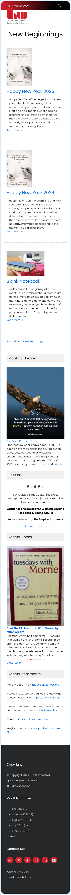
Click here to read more (36, 526)
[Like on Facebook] (27, 860)
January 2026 (20, 814)
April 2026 (18, 809)
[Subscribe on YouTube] (53, 860)
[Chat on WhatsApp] (10, 860)
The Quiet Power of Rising (22, 441)
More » (11, 836)
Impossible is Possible (45, 684)
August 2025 (20, 820)
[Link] (45, 860)
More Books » (15, 663)
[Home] (17, 16)
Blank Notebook (23, 281)
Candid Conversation (35, 719)
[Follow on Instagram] (36, 860)
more (58, 464)
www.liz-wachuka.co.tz (21, 877)
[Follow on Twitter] (18, 860)
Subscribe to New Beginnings (25, 341)
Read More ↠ (15, 130)
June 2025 (18, 831)
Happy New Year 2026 (30, 91)
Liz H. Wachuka (41, 775)
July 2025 (17, 825)
